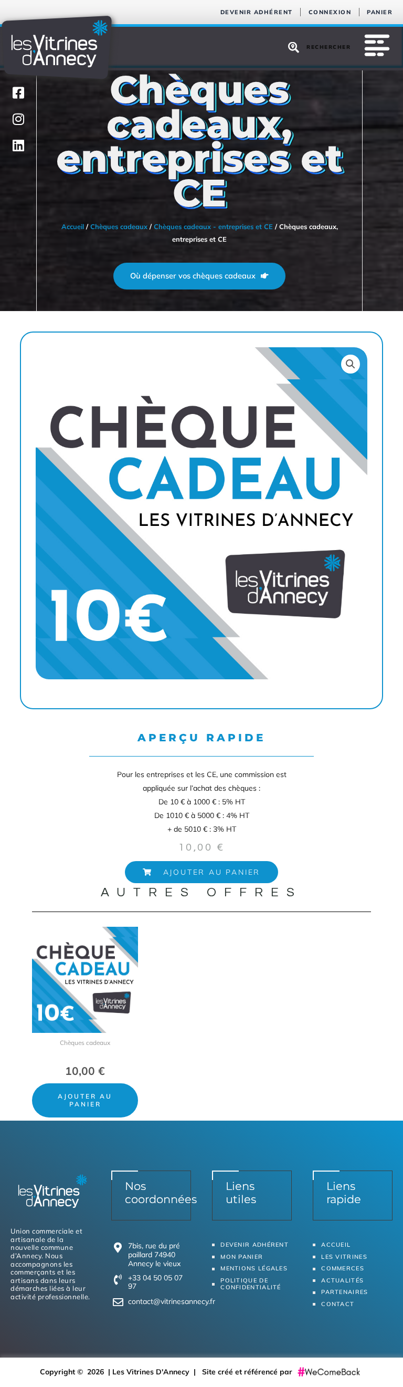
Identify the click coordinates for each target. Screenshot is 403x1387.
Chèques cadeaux (118, 226)
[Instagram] (18, 119)
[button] (201, 872)
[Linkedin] (18, 145)
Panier (380, 12)
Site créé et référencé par (248, 1371)
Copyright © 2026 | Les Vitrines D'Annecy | (121, 1371)
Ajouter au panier (85, 1099)
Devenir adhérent (256, 12)
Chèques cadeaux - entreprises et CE (213, 226)
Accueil (72, 226)
